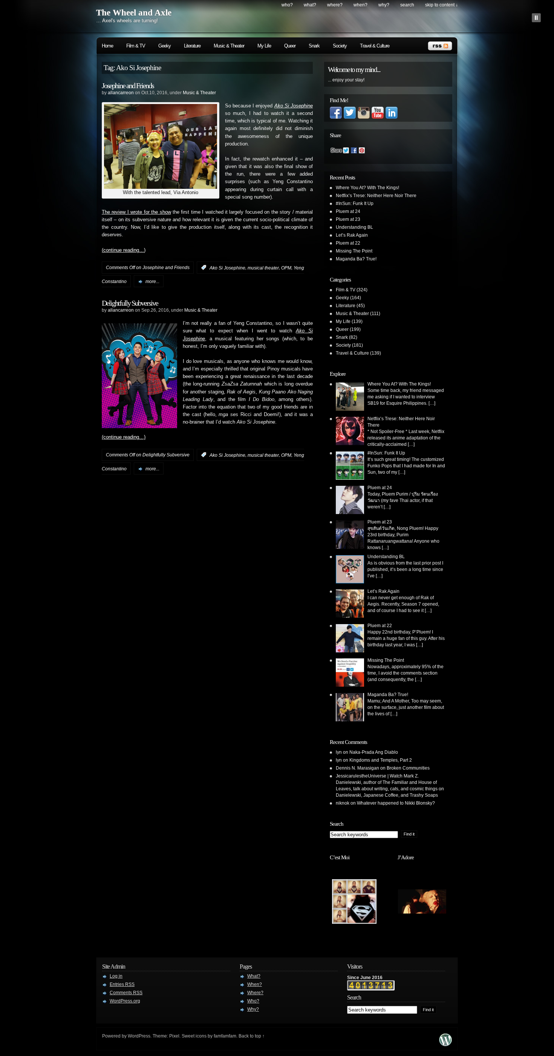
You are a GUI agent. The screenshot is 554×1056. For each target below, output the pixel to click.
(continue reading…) (123, 250)
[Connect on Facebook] (336, 117)
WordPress (139, 1036)
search (407, 5)
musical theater (263, 267)
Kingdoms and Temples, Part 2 (380, 760)
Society (340, 46)
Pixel (174, 1036)
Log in (116, 976)
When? (360, 5)
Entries (122, 984)
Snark (314, 46)
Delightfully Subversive (130, 303)
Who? (287, 5)
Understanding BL (354, 227)
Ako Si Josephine (227, 267)
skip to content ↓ (441, 5)
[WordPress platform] (445, 1044)
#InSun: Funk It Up (354, 203)
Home (107, 46)
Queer (289, 46)
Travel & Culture (374, 46)
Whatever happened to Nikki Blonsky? (396, 803)
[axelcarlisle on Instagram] (364, 117)
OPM (286, 267)
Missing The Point (354, 251)
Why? (383, 5)
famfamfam (225, 1036)
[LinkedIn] (392, 117)
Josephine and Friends (128, 85)
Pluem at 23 (348, 219)
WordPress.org (125, 1001)
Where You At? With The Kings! (367, 187)
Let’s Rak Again (352, 235)
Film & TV (135, 46)
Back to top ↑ (252, 1036)
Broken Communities (408, 768)
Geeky (164, 46)
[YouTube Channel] (378, 117)
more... (152, 281)
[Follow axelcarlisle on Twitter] (350, 117)
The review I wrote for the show (136, 212)
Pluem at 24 (348, 211)
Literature (192, 46)
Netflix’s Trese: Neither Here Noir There (376, 195)
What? (310, 5)
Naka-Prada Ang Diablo (373, 752)
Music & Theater (229, 46)
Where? (335, 5)
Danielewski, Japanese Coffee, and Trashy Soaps (387, 795)
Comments (126, 992)
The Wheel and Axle (133, 12)
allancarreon (121, 92)
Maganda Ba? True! (356, 259)
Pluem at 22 (348, 243)
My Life (264, 46)
